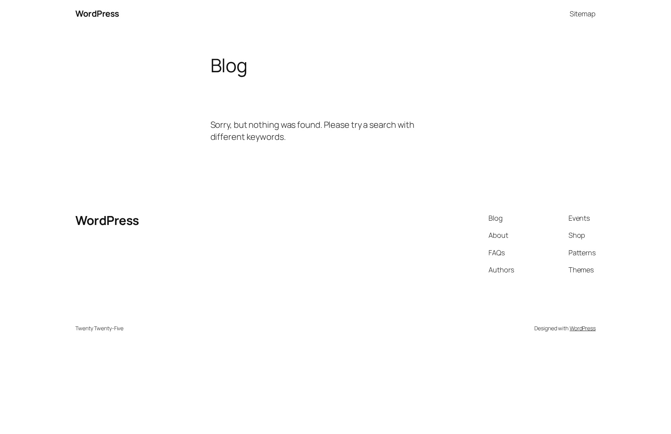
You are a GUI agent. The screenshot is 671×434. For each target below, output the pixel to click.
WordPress (97, 13)
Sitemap (583, 13)
